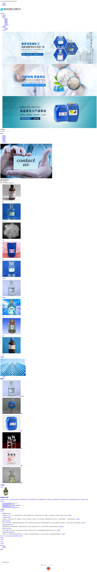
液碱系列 (6, 18)
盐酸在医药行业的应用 (6, 517)
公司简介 (4, 16)
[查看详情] (70, 515)
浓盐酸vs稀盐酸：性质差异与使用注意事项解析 (10, 505)
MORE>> (2, 511)
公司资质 (4, 26)
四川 (12, 535)
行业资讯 (6, 29)
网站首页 (4, 15)
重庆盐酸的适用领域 (6, 504)
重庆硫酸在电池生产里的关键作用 (8, 532)
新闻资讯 (4, 27)
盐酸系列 (6, 21)
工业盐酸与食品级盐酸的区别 (7, 503)
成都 (13, 535)
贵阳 (17, 535)
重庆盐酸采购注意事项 (6, 513)
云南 (20, 535)
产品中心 (4, 17)
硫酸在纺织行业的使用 (6, 520)
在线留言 (4, 3)
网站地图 (4, 5)
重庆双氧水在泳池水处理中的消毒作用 (9, 507)
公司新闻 (6, 28)
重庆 (5, 535)
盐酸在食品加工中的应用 (6, 528)
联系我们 (4, 4)
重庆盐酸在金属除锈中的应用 (7, 524)
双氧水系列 (4, 142)
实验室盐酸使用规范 (6, 506)
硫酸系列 (6, 20)
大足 (7, 535)
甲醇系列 (6, 19)
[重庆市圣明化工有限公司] (10, 11)
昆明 (21, 535)
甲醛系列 (6, 22)
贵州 (15, 535)
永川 (10, 535)
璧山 (8, 535)
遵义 (18, 535)
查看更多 (4, 376)
